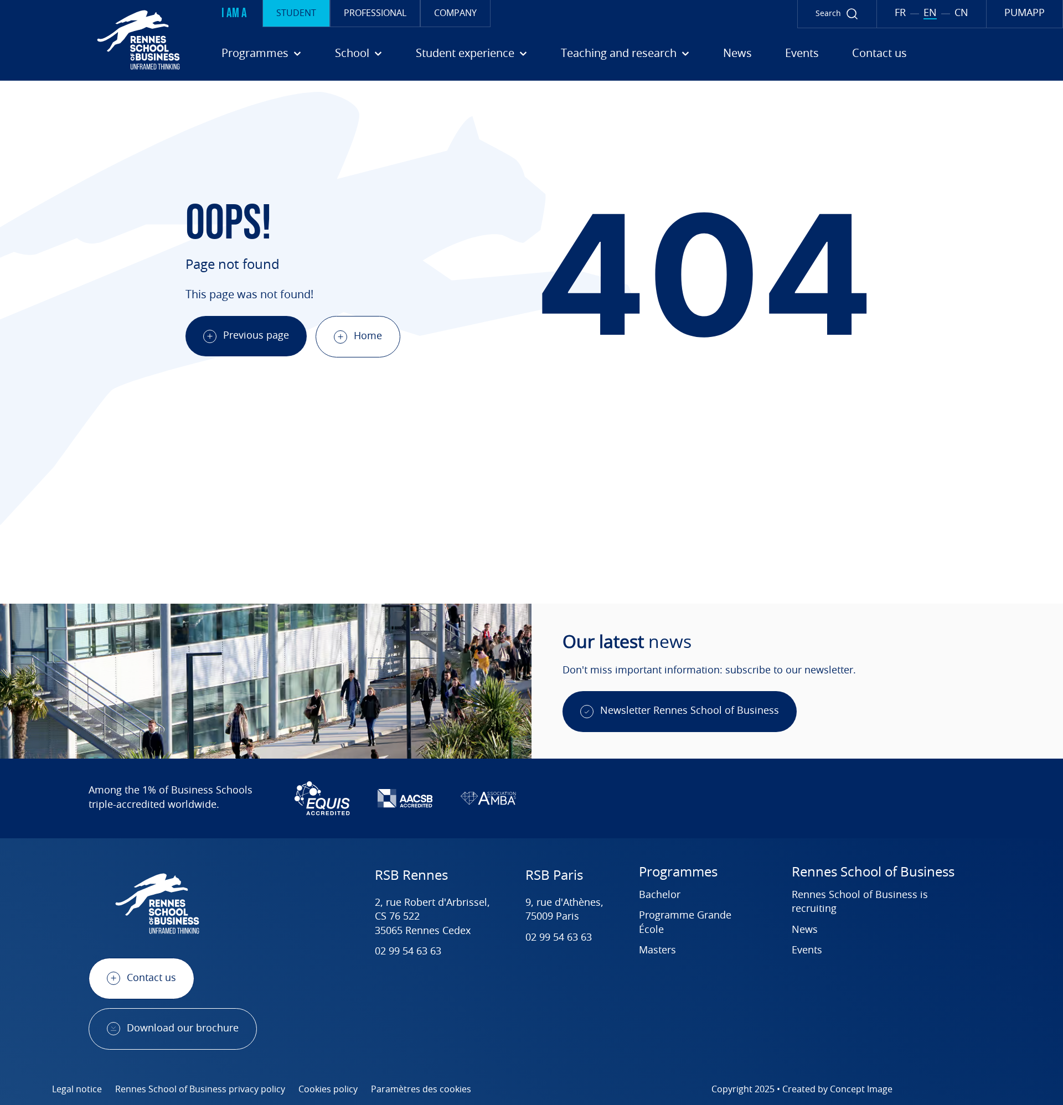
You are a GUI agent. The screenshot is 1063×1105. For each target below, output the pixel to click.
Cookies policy (328, 1089)
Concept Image (861, 1089)
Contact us (879, 53)
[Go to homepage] (94, 40)
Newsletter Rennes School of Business (689, 711)
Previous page (256, 336)
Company (455, 13)
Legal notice (77, 1089)
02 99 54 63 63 (408, 952)
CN (961, 13)
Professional (375, 13)
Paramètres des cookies (421, 1089)
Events (802, 53)
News (737, 53)
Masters (657, 951)
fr (900, 13)
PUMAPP (1024, 13)
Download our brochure (183, 1029)
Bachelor (659, 895)
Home (368, 336)
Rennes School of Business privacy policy (200, 1089)
